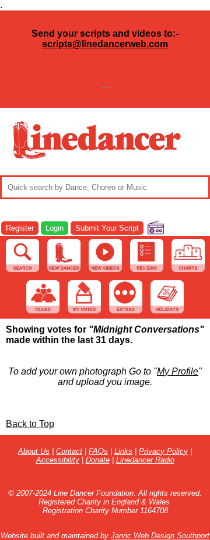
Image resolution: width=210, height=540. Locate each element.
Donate (98, 460)
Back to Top (30, 424)
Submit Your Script (107, 228)
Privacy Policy (163, 451)
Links (123, 451)
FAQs (98, 451)
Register (20, 228)
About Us (34, 451)
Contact (69, 451)
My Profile (177, 371)
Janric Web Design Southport (160, 535)
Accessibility (57, 460)
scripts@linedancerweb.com (105, 44)
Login (55, 228)
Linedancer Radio (145, 460)
